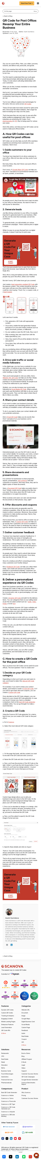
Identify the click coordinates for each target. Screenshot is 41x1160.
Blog (23, 1056)
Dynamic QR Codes (7, 1010)
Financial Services (7, 1079)
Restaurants (5, 1053)
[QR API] (9, 1132)
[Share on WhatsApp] (24, 1156)
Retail (3, 1062)
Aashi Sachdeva (29, 31)
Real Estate (25, 1036)
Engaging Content (7, 1018)
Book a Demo (26, 1053)
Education (4, 1065)
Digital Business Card (28, 1021)
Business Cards (6, 1071)
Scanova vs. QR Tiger (8, 1104)
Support (24, 1071)
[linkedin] (11, 1138)
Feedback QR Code (13, 567)
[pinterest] (19, 1138)
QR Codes (27, 104)
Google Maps (26, 1018)
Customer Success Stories (30, 1074)
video (34, 602)
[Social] (7, 945)
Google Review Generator (30, 1079)
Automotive (4, 1077)
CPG (2, 1056)
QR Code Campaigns (28, 1077)
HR (16, 121)
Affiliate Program (27, 1059)
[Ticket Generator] (9, 1126)
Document (25, 1013)
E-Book (24, 1062)
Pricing (24, 1095)
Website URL (26, 1010)
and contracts (22, 481)
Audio (23, 1033)
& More (3, 1033)
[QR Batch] (27, 1126)
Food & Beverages (7, 1074)
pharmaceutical (8, 121)
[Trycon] (15, 974)
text (14, 604)
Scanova (11, 722)
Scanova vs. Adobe (7, 1095)
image (5, 604)
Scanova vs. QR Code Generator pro (8, 1108)
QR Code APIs (5, 1030)
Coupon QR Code (22, 522)
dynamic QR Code (15, 598)
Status (23, 1068)
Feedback (25, 1030)
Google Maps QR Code (20, 170)
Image (23, 1016)
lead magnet (8, 292)
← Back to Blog (7, 16)
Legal (23, 1065)
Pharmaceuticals (6, 1082)
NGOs (3, 1068)
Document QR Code (14, 488)
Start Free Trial (26, 3)
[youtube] (15, 1138)
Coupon (24, 1039)
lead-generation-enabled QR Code (23, 284)
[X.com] (7, 1138)
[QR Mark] (27, 1132)
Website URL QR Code (10, 378)
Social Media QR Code (18, 389)
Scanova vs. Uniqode (8, 1111)
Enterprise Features (7, 1024)
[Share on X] (11, 1156)
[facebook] (2, 1138)
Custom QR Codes (7, 1013)
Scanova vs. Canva (7, 1098)
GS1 (23, 1042)
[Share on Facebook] (4, 1156)
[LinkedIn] (11, 945)
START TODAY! (10, 262)
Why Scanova (26, 1092)
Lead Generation (6, 1027)
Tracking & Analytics (7, 1016)
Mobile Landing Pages (8, 1021)
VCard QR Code (12, 417)
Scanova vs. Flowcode (8, 1101)
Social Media (26, 1024)
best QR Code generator (27, 702)
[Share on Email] (30, 1156)
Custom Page (26, 1027)
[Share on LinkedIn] (17, 1156)
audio (29, 602)
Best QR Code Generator (9, 1092)
